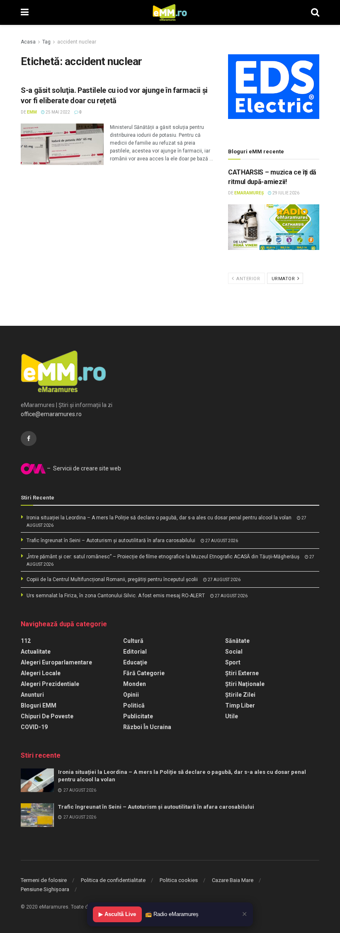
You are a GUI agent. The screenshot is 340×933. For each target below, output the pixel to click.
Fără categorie (144, 673)
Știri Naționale (245, 684)
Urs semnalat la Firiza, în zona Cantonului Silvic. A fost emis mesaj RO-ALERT (116, 596)
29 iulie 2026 (285, 193)
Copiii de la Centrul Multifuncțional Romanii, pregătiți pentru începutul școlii (112, 579)
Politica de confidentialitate (113, 880)
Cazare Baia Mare (232, 880)
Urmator (284, 278)
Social (234, 651)
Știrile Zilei (240, 694)
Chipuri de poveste (47, 716)
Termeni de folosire (44, 880)
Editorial (135, 651)
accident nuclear (76, 42)
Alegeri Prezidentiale (50, 684)
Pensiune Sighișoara (45, 889)
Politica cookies (179, 880)
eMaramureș (249, 193)
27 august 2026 (221, 540)
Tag (46, 42)
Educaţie (135, 662)
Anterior (247, 278)
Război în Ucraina (147, 727)
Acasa (28, 42)
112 (26, 640)
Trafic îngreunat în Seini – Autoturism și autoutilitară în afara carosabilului (111, 540)
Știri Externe (242, 673)
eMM (32, 112)
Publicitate (138, 716)
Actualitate (36, 651)
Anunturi (32, 694)
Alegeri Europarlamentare (56, 662)
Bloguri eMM (38, 705)
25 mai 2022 (57, 112)
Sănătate (237, 640)
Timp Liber (240, 705)
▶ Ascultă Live (117, 914)
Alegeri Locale (41, 673)
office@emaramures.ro (51, 414)
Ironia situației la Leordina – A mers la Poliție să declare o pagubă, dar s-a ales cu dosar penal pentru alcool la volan (159, 518)
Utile (231, 716)
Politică (134, 705)
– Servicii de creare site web (83, 468)
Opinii (131, 694)
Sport (232, 662)
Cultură (133, 640)
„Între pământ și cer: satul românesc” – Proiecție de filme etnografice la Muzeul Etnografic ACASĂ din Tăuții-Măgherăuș (163, 557)
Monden (134, 684)
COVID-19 (34, 727)
